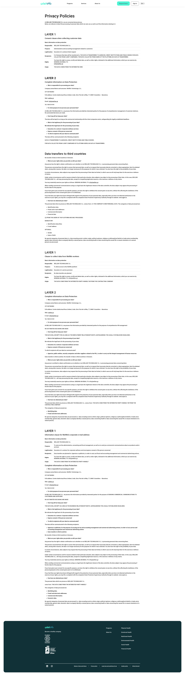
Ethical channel (136, 666)
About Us (97, 3)
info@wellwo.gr (58, 64)
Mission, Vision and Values (80, 666)
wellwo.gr (51, 98)
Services (83, 3)
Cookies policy (124, 666)
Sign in (135, 3)
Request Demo (123, 3)
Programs (70, 3)
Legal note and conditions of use (109, 666)
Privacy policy (94, 666)
